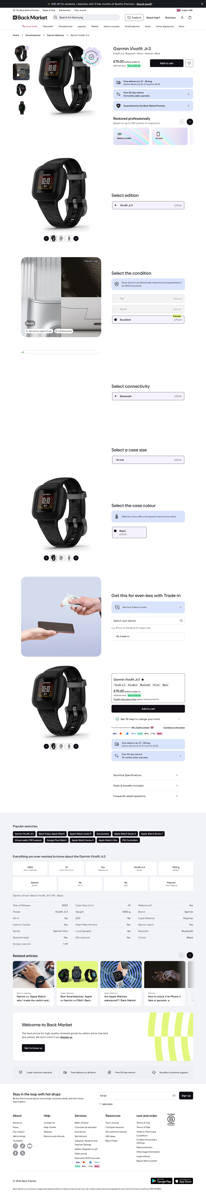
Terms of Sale (143, 1127)
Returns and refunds (54, 1136)
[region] (153, 137)
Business (170, 17)
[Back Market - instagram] (15, 1146)
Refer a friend (81, 1122)
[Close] (202, 4)
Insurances (80, 1131)
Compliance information (174, 727)
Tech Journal (112, 1122)
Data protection (144, 1147)
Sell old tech (81, 1136)
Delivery (48, 1131)
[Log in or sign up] (182, 17)
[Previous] (46, 238)
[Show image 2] (61, 238)
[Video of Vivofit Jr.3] (21, 71)
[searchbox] (89, 17)
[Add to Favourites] (189, 63)
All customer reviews (116, 1131)
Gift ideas (110, 1136)
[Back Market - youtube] (29, 1146)
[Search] (55, 17)
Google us (66, 1037)
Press (16, 1127)
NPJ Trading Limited (140, 727)
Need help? (153, 17)
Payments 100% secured (87, 1158)
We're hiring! (19, 1136)
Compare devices (115, 1127)
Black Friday (111, 1140)
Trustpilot (18, 1140)
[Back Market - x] (22, 1153)
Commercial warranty (86, 1127)
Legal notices (143, 1156)
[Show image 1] (53, 238)
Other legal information (148, 1151)
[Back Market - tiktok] (22, 1146)
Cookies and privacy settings (146, 1141)
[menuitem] (65, 26)
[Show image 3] (69, 238)
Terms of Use (143, 1122)
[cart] (190, 17)
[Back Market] (30, 17)
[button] (91, 57)
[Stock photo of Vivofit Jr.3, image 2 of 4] (21, 89)
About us (17, 1122)
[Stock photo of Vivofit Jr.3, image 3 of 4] (21, 107)
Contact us (49, 1122)
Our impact (18, 1131)
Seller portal (81, 1153)
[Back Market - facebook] (15, 1153)
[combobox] (148, 621)
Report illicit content (146, 1160)
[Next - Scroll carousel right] (190, 122)
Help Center (50, 1127)
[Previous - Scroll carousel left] (181, 122)
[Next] (76, 238)
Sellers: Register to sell (86, 1149)
